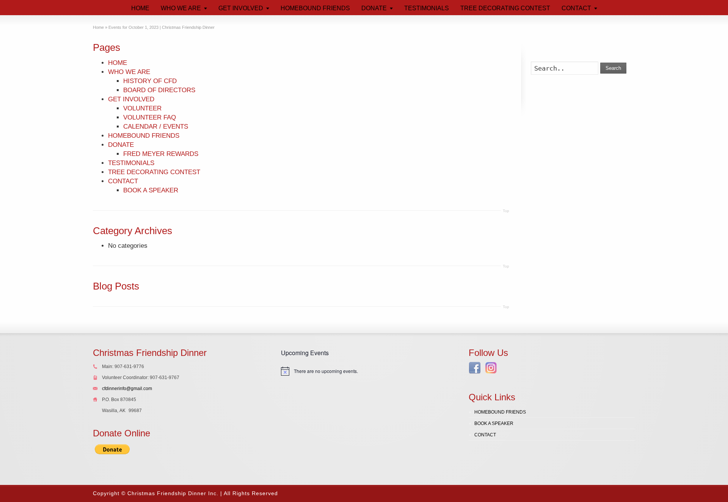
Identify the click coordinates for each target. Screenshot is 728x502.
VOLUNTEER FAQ (149, 117)
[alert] (364, 371)
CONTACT (123, 181)
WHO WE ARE (129, 72)
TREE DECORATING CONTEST (154, 172)
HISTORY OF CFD (150, 81)
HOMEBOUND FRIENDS (143, 135)
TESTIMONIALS (131, 163)
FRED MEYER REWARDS (160, 153)
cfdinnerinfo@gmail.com (127, 388)
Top (506, 211)
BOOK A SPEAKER (150, 190)
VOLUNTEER (142, 108)
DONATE (121, 144)
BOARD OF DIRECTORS (159, 90)
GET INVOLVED (131, 99)
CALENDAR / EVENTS (155, 126)
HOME (117, 62)
